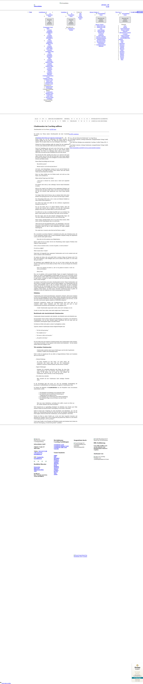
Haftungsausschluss (39, 469)
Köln (55, 457)
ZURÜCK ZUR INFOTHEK (99, 121)
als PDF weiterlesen (74, 134)
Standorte (120, 39)
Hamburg (56, 466)
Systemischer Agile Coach (60, 447)
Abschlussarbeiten (55, 119)
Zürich (55, 474)
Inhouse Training (100, 24)
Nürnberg (56, 467)
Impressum (37, 468)
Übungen (73, 121)
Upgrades (56, 448)
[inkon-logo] (38, 6)
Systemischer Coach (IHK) (48, 28)
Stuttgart (56, 462)
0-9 (43, 119)
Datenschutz (37, 467)
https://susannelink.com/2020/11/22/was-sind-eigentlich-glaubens (85, 147)
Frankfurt (56, 461)
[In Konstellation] (49, 16)
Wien (55, 473)
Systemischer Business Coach (48, 76)
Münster (56, 469)
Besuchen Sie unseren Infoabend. (49, 21)
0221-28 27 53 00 (43, 451)
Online (55, 455)
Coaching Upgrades (47, 78)
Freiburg (56, 470)
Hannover (56, 459)
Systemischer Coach (59, 444)
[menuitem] (30, 56)
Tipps (64, 121)
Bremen (56, 471)
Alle (36, 119)
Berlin (55, 465)
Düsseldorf (56, 458)
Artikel (67, 119)
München (56, 463)
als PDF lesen (53, 129)
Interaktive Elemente (99, 119)
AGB (35, 471)
